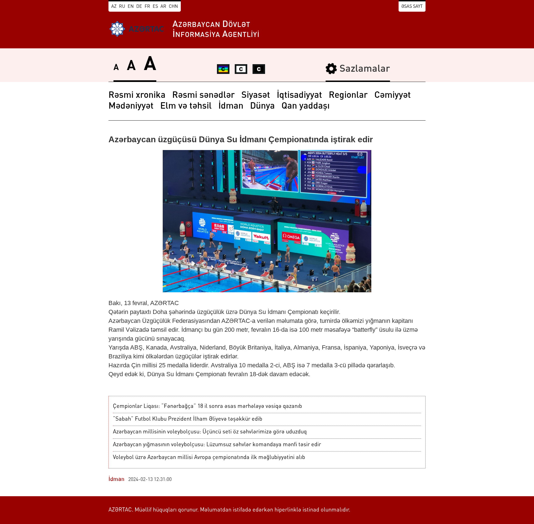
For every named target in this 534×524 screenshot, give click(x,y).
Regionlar (348, 95)
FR (147, 6)
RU (122, 6)
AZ (114, 6)
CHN (173, 6)
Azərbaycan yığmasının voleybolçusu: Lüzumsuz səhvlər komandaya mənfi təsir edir (217, 445)
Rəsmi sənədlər (203, 95)
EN (131, 6)
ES (155, 6)
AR (163, 6)
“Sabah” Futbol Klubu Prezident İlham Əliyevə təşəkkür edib (187, 419)
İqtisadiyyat (299, 95)
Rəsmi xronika (136, 95)
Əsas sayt (412, 6)
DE (139, 6)
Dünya (262, 106)
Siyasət (255, 95)
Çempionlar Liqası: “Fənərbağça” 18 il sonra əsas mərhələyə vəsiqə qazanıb (207, 406)
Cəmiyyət (392, 95)
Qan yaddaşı (305, 106)
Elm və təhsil (186, 106)
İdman (230, 106)
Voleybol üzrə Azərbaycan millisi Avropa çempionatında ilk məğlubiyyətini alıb (209, 457)
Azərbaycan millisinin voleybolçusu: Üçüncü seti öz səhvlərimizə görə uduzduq (210, 432)
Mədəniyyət (131, 106)
